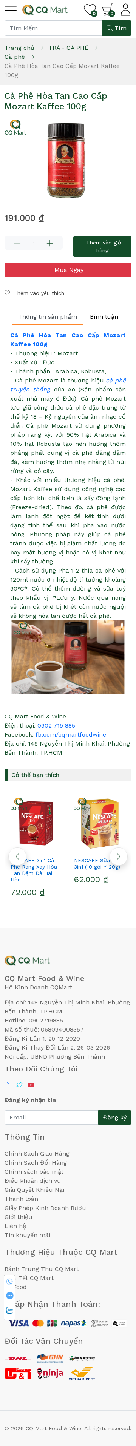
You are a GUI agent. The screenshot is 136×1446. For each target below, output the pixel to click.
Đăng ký (115, 1117)
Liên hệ (15, 1226)
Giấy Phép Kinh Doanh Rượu (45, 1207)
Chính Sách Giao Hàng (37, 1153)
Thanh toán (21, 1198)
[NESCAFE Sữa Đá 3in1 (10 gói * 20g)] (99, 823)
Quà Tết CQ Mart (29, 1278)
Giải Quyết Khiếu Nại (34, 1189)
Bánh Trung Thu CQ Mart (42, 1269)
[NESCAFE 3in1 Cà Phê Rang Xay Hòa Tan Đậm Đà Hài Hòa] (36, 823)
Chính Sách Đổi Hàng (36, 1162)
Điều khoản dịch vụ (33, 1180)
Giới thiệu (18, 1216)
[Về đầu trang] (115, 1399)
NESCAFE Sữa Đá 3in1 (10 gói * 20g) (97, 863)
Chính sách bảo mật (34, 1171)
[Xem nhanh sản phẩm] (36, 846)
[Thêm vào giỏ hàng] (50, 846)
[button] (119, 856)
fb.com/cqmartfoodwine (71, 734)
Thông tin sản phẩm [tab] (47, 316)
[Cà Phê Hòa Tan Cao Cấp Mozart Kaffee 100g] (68, 159)
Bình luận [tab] (104, 316)
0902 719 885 (56, 725)
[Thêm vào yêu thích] (22, 846)
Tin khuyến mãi (27, 1235)
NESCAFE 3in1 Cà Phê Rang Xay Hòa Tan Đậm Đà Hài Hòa (34, 869)
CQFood (16, 1287)
